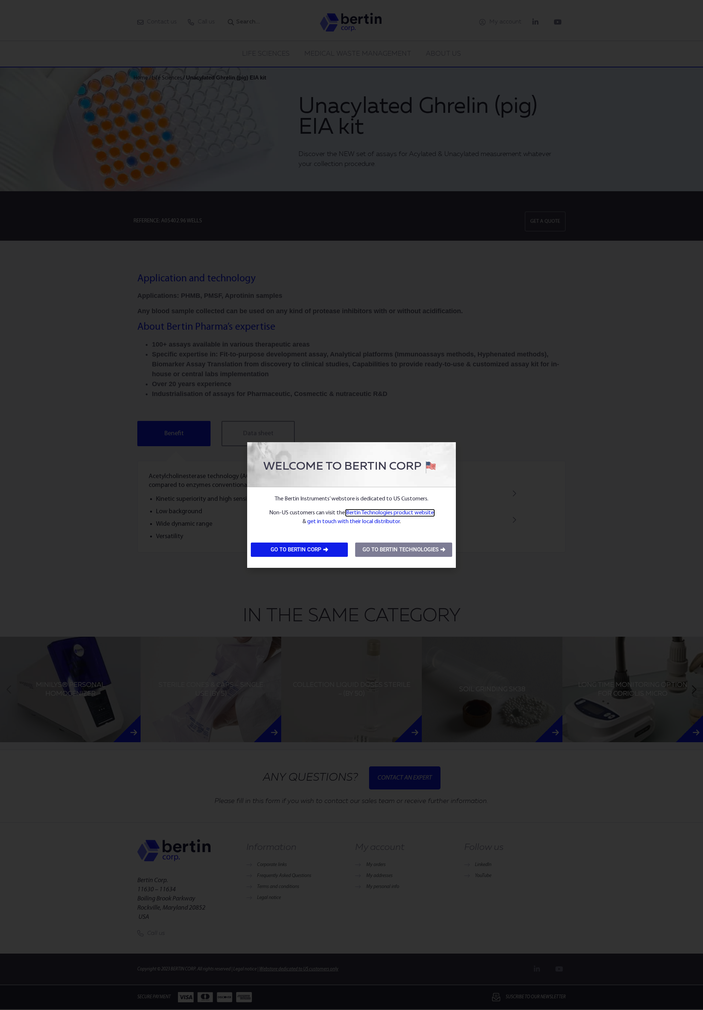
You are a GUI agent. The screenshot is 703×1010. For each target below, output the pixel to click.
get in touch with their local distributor (353, 522)
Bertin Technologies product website (390, 513)
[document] (351, 505)
